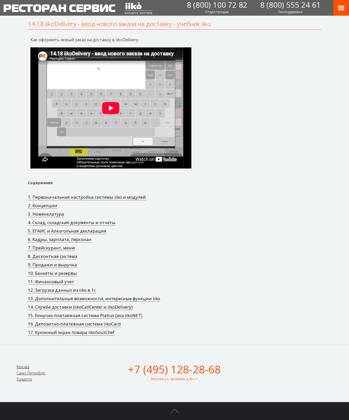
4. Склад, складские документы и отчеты (71, 222)
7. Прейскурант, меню (51, 248)
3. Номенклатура (46, 214)
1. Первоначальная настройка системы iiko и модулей (87, 197)
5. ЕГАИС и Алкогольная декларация (67, 231)
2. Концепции (42, 205)
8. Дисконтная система (52, 256)
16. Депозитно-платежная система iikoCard (74, 324)
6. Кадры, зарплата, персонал (59, 239)
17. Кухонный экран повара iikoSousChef (71, 332)
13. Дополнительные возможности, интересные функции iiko (94, 298)
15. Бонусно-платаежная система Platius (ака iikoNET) (85, 315)
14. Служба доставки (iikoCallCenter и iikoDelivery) (80, 307)
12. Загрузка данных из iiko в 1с (62, 290)
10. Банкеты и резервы (52, 273)
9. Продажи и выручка (52, 265)
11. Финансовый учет (51, 282)
